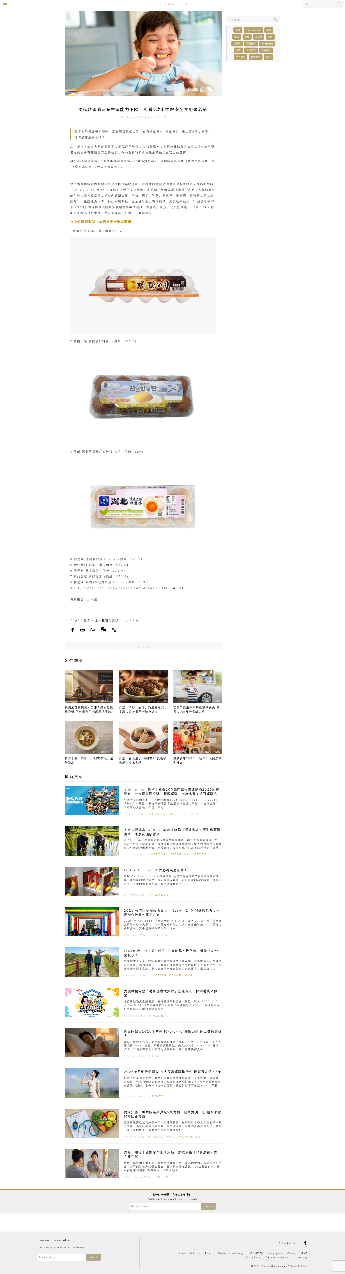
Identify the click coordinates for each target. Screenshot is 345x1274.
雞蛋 (87, 620)
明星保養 (251, 43)
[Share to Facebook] (189, 88)
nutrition (132, 620)
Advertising (301, 1257)
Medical (157, 1136)
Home (181, 1253)
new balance (253, 30)
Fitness (157, 814)
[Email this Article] (195, 88)
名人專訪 (240, 57)
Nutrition (158, 117)
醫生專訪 (255, 57)
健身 (268, 57)
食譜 (236, 36)
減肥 (238, 50)
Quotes (291, 1253)
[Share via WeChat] (210, 88)
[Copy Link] (217, 88)
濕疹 (270, 36)
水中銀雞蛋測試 (107, 620)
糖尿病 (237, 43)
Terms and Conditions (278, 1257)
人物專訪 (266, 50)
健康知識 (251, 50)
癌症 (247, 36)
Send (208, 1206)
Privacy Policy (253, 1257)
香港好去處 (267, 43)
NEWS (304, 1253)
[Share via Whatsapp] (202, 88)
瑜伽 (268, 30)
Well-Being (160, 894)
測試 (238, 30)
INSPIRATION (256, 1253)
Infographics (190, 814)
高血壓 (258, 36)
